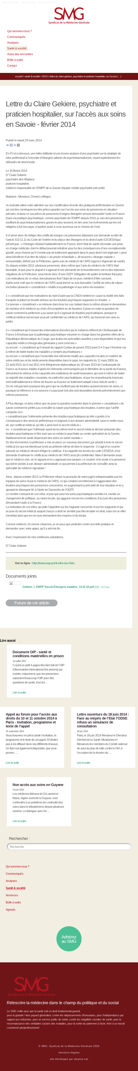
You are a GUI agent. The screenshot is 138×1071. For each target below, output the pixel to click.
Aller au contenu (29, 2)
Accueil (18, 76)
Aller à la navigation (10, 2)
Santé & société (16, 48)
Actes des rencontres (20, 54)
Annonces (12, 895)
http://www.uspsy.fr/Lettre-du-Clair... (54, 563)
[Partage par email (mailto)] (7, 144)
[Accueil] (69, 17)
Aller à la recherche (46, 2)
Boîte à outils (15, 59)
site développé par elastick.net (69, 1059)
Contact (12, 65)
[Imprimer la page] (14, 144)
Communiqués (16, 36)
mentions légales (69, 1052)
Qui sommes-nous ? (19, 31)
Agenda (10, 909)
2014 (44, 76)
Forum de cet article (31, 602)
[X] (18, 144)
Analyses (13, 42)
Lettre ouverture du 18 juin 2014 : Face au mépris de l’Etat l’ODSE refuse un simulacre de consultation (103, 720)
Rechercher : (19, 838)
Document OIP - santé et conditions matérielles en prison (38, 654)
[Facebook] (11, 144)
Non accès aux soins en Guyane (38, 785)
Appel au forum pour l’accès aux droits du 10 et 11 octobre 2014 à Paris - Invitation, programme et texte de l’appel (31, 720)
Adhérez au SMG (69, 939)
